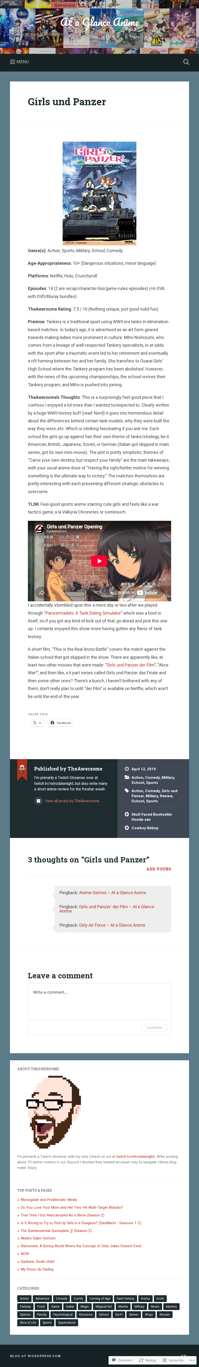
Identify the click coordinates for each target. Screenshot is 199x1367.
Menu (23, 61)
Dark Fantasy (125, 1298)
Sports (152, 782)
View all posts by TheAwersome (71, 801)
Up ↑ (185, 1356)
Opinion (25, 1314)
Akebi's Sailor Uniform (38, 1238)
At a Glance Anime (99, 21)
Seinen (133, 1314)
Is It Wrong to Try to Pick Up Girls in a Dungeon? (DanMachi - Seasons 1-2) (81, 1223)
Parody (42, 1314)
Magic (85, 1306)
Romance (85, 1314)
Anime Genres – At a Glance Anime (112, 892)
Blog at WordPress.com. (36, 1356)
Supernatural (66, 1322)
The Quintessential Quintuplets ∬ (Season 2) (56, 1231)
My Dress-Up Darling (37, 1269)
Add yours (158, 868)
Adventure (42, 1298)
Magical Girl (104, 1306)
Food (41, 1306)
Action (137, 777)
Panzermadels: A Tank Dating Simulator (83, 613)
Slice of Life (28, 1322)
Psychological (63, 1314)
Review (166, 796)
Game (55, 1306)
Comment (154, 1027)
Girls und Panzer (67, 101)
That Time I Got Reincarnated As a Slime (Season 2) (62, 1215)
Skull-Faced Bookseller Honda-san (152, 817)
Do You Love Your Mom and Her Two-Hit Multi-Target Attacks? (72, 1207)
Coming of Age (100, 1298)
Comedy (152, 777)
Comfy (78, 1298)
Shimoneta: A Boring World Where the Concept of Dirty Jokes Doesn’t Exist (81, 1246)
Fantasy (25, 1306)
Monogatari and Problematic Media (49, 1200)
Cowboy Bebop (145, 828)
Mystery (171, 1306)
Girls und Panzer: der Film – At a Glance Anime (106, 909)
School (138, 782)
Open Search (185, 62)
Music (155, 1306)
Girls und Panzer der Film (130, 664)
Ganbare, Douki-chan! (38, 1261)
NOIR (25, 1254)
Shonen (164, 1314)
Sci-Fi (119, 1314)
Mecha (123, 1306)
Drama (145, 1298)
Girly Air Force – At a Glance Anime (112, 925)
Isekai (70, 1306)
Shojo (149, 1314)
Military (168, 777)
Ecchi (160, 1298)
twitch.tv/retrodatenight (135, 1156)
